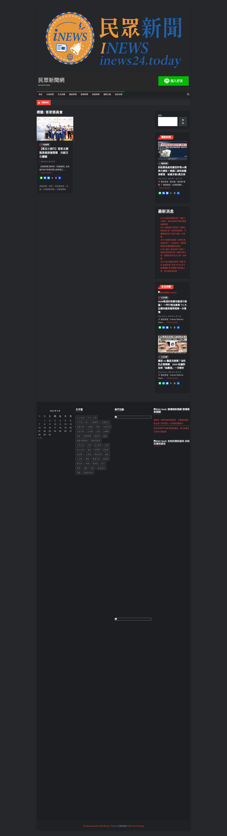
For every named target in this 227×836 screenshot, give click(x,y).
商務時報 (43, 186)
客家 (51, 186)
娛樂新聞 (84, 94)
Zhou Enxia (162, 178)
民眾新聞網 (51, 80)
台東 (98, 431)
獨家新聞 (73, 94)
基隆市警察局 (82, 440)
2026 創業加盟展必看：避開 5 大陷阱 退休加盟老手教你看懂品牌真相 (173, 221)
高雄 (78, 472)
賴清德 (95, 463)
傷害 (98, 426)
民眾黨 (97, 449)
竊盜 (107, 454)
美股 (87, 458)
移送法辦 (98, 454)
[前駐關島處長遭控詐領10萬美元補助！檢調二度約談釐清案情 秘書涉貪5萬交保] (172, 150)
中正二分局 (92, 417)
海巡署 (79, 454)
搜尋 (160, 115)
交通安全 (105, 422)
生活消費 (61, 94)
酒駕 (85, 468)
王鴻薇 (88, 454)
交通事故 (94, 422)
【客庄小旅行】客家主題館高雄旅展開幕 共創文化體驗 (53, 152)
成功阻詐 (98, 445)
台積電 (106, 431)
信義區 (90, 426)
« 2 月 (39, 438)
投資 (107, 445)
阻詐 (92, 468)
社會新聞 (50, 94)
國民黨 (97, 436)
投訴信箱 (118, 94)
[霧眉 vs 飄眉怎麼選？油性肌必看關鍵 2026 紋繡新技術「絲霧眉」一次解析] (172, 343)
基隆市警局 (95, 440)
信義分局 (80, 426)
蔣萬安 (106, 458)
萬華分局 (96, 458)
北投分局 (80, 431)
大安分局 (80, 445)
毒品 (89, 449)
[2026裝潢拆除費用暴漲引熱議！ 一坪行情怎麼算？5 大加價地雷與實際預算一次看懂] (167, 292)
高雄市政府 (88, 472)
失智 (89, 445)
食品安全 (101, 468)
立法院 (79, 458)
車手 (103, 463)
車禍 (78, 468)
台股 (78, 436)
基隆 (105, 436)
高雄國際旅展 (49, 189)
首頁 (40, 94)
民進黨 (106, 449)
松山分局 (80, 449)
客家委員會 (59, 186)
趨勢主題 (107, 94)
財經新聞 (95, 94)
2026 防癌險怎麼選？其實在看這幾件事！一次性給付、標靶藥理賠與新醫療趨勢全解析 (173, 242)
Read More (46, 173)
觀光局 (79, 463)
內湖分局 (106, 426)
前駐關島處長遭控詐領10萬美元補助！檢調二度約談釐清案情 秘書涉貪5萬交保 (172, 171)
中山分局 (80, 417)
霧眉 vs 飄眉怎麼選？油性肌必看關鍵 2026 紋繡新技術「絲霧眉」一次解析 (172, 364)
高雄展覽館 (61, 189)
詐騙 (87, 463)
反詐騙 (90, 431)
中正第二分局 (82, 422)
